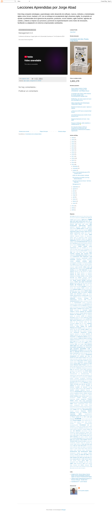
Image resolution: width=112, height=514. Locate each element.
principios (85, 391)
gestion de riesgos (79, 317)
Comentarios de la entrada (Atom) (33, 134)
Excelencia (90, 299)
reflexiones (72, 412)
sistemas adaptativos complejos (80, 429)
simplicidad (76, 427)
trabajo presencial (88, 448)
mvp (71, 369)
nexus (85, 369)
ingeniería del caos (78, 335)
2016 (73, 158)
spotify (71, 435)
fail (86, 304)
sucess (71, 438)
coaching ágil (79, 253)
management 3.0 (33, 80)
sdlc (91, 425)
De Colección (83, 270)
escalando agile (84, 295)
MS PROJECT (73, 367)
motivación (82, 366)
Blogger (64, 509)
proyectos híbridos (81, 408)
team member (83, 439)
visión (75, 463)
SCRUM (39, 80)
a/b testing (72, 216)
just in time (78, 341)
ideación (71, 330)
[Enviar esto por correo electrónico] (35, 79)
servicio (87, 426)
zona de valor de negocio (80, 468)
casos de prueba (73, 249)
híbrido (77, 326)
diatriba (76, 282)
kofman (79, 342)
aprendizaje (83, 240)
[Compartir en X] (38, 79)
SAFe (85, 416)
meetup (75, 360)
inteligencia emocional (74, 339)
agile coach (73, 221)
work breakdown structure (84, 466)
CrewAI (85, 265)
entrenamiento (89, 289)
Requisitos (85, 412)
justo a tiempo (85, 341)
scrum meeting (85, 420)
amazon (83, 238)
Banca (71, 243)
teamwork (90, 439)
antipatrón (90, 238)
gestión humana (82, 319)
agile (25, 80)
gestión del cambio (88, 317)
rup (82, 416)
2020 (73, 150)
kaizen (90, 341)
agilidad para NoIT (79, 234)
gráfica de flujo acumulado (76, 321)
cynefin (87, 268)
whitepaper (87, 465)
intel (76, 336)
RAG (78, 409)
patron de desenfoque (83, 376)
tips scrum (83, 445)
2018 (73, 154)
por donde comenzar (80, 385)
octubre (75, 170)
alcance (71, 238)
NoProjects (72, 370)
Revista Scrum (89, 415)
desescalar (72, 278)
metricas (90, 362)
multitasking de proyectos (86, 367)
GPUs (91, 320)
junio (74, 193)
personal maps (77, 379)
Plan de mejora (81, 381)
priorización (89, 391)
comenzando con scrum (81, 255)
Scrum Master (77, 420)
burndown (90, 243)
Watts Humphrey (73, 465)
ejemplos (84, 286)
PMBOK (71, 384)
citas (71, 252)
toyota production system (75, 447)
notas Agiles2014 (78, 370)
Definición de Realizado (86, 274)
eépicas (79, 286)
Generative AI (77, 310)
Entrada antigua (62, 131)
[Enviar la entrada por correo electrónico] (32, 78)
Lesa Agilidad (80, 350)
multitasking (78, 367)
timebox (71, 445)
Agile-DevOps (82, 225)
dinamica (72, 283)
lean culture (79, 345)
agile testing (85, 224)
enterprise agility (77, 289)
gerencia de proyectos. (75, 313)
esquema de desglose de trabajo (84, 296)
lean (76, 344)
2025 (73, 139)
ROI (80, 416)
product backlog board (83, 396)
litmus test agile (84, 353)
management (89, 354)
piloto (77, 381)
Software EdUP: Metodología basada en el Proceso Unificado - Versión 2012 (81, 479)
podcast (72, 385)
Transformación (89, 450)
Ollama (73, 372)
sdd (88, 425)
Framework (83, 307)
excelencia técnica (74, 301)
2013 (73, 164)
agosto (74, 188)
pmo (77, 384)
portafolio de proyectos (81, 387)
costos (71, 265)
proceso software (83, 393)
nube (83, 370)
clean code (75, 252)
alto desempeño (77, 238)
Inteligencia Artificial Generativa (85, 338)
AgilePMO (90, 225)
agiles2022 (84, 227)
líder (73, 351)
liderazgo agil (83, 351)
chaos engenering (76, 250)
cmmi (87, 252)
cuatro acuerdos (78, 267)
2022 (73, 146)
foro (80, 307)
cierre (89, 250)
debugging (90, 270)
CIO (91, 250)
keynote (75, 342)
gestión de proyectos (75, 316)
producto (81, 402)
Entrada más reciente (24, 131)
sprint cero (89, 435)
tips (74, 445)
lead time (90, 342)
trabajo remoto (73, 450)
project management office (76, 405)
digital (80, 281)
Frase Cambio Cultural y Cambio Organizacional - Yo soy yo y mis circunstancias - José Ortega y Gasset (80, 90)
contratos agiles (87, 261)
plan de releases (88, 381)
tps (81, 447)
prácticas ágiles (82, 388)
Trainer (83, 450)
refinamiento (83, 411)
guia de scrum (83, 323)
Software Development (80, 432)
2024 (73, 141)
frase (87, 307)
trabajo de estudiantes (87, 447)
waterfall (90, 463)
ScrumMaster (83, 425)
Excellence (81, 301)
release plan (79, 412)
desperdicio (84, 278)
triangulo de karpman (82, 453)
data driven (76, 270)
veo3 (85, 461)
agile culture (85, 221)
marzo (74, 199)
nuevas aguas (88, 371)
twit (84, 454)
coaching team (88, 253)
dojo (84, 283)
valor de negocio (88, 459)
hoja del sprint (77, 329)
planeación (72, 382)
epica (76, 290)
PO (91, 384)
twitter (87, 454)
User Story (79, 457)
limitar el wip (72, 353)
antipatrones (73, 240)
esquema (75, 296)
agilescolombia (73, 228)
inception (90, 332)
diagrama (72, 281)
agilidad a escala (84, 228)
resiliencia (90, 412)
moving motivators (88, 366)
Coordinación (85, 262)
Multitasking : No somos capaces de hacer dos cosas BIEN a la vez (81, 99)
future (91, 308)
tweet (82, 454)
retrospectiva (73, 415)
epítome (82, 290)
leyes (91, 350)
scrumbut (72, 423)
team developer (76, 439)
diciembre (75, 166)
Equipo (86, 290)
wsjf (91, 466)
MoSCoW (77, 366)
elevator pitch (73, 287)
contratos (78, 261)
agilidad (78, 228)
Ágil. (87, 219)
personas (82, 379)
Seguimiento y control (74, 426)
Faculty (83, 304)
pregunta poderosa (80, 390)
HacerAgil (76, 324)
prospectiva (85, 406)
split (87, 433)
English (82, 287)
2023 (73, 144)
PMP (89, 384)
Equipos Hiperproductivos (75, 295)
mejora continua (83, 360)
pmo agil (81, 384)
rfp (70, 416)
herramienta (72, 326)
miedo (82, 363)
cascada (84, 247)
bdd (76, 243)
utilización (78, 459)
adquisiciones (78, 217)
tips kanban (78, 445)
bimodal (78, 243)
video (71, 463)
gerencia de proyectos (86, 311)
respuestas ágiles (76, 414)
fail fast (88, 304)
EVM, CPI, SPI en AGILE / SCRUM (81, 175)
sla (91, 429)
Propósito (81, 406)
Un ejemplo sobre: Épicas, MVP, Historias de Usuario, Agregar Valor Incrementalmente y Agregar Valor (81, 95)
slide (74, 430)
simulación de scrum (83, 427)
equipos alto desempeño (76, 293)
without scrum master (74, 466)
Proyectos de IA (73, 408)
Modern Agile (72, 366)
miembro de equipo (88, 363)
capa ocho (79, 247)
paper (74, 376)
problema (72, 393)
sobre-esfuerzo (84, 430)
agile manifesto (80, 222)
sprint (74, 435)
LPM (73, 354)
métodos (85, 362)
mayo (74, 195)
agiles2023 (89, 227)
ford (74, 307)
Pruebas (87, 408)
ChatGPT (85, 250)
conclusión (72, 259)
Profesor (75, 403)
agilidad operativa (88, 231)
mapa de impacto (82, 357)
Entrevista (72, 290)
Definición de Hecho (75, 273)
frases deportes (85, 308)
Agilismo (86, 234)
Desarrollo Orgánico (87, 277)
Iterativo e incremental (85, 339)
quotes (75, 409)
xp (70, 468)
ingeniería (72, 333)
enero (74, 203)
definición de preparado (86, 273)
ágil (85, 219)
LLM (88, 353)
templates (78, 442)
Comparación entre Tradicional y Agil (82, 256)
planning (86, 382)
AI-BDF (85, 237)
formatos (77, 307)
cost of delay (79, 264)
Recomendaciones (87, 409)
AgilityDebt (72, 236)
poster (77, 388)
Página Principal (44, 131)
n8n (73, 369)
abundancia (77, 216)
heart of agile (88, 324)
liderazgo (77, 351)
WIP (91, 465)
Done (86, 283)
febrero (74, 201)
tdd (91, 438)
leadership (72, 344)
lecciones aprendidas (80, 348)
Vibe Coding (89, 461)
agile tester (78, 224)
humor (90, 329)
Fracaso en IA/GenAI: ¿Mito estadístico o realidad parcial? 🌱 (80, 123)
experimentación (77, 302)
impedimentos (84, 332)
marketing (80, 359)
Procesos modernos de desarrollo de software (81, 394)
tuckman (76, 454)
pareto (77, 376)
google (87, 320)
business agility (81, 244)
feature (71, 305)
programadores (81, 403)
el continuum (89, 286)
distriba (78, 283)
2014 (73, 162)
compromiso (78, 258)
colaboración (72, 255)
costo (83, 264)
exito (85, 301)
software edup (89, 432)
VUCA (86, 463)
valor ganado (73, 460)
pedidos (71, 378)
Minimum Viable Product (80, 365)
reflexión (90, 411)
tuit (79, 454)
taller (81, 438)
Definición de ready (75, 274)
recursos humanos (74, 411)
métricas (71, 363)
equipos (27, 80)
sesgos (90, 426)
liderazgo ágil (89, 351)
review (84, 415)
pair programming (86, 375)
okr (70, 372)
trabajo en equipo (74, 448)
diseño (75, 283)
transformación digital (86, 451)
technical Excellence (82, 441)
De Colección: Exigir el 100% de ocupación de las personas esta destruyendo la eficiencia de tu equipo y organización (80, 128)
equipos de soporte (87, 293)
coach (90, 252)
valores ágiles (85, 460)
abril (74, 197)
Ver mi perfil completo (83, 490)
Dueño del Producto (76, 284)
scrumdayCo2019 (88, 423)
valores (79, 460)
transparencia (73, 453)
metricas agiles (77, 363)
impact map (76, 330)
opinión (90, 372)
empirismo (79, 287)
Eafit (84, 284)
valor (83, 459)
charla (82, 250)
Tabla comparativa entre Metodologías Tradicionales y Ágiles (80, 103)
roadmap (77, 416)
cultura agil (89, 267)
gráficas (77, 323)
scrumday (79, 423)
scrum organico (77, 422)
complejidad (72, 258)
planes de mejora (79, 382)
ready (81, 409)
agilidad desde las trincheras (81, 230)
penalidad (77, 378)
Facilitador (80, 304)
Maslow (90, 359)
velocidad (81, 461)
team (71, 439)
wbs (79, 465)
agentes (75, 219)
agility (90, 234)
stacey (82, 436)
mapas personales (74, 359)
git (85, 320)
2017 (73, 156)
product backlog (74, 396)
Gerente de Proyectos (75, 314)
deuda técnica (77, 280)
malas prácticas (81, 354)
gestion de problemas (87, 314)
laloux (83, 342)
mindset (71, 364)
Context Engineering (87, 259)
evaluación (80, 299)
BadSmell (90, 241)
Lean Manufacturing (87, 345)
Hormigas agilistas (85, 329)
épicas (79, 290)
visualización (79, 463)
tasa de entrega (85, 438)
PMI (75, 384)
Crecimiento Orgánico (79, 265)
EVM (85, 299)
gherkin (82, 320)
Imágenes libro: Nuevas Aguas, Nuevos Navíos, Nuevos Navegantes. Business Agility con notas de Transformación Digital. (81, 475)
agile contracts (79, 221)
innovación (72, 336)
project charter (88, 403)
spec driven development (79, 433)
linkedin (77, 353)
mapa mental (89, 357)
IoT (80, 339)
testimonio (79, 444)
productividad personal (74, 402)
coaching (72, 253)
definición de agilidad (87, 271)
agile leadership (73, 222)
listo (80, 353)
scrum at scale (85, 418)
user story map (86, 457)
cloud (84, 252)
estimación (72, 298)
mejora (78, 360)
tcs (89, 438)
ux (81, 459)
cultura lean (72, 268)
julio (74, 191)
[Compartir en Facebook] (40, 79)
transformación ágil (75, 451)
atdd (75, 241)
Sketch (88, 429)
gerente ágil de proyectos (86, 313)
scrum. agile (84, 422)
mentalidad (89, 360)
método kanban (73, 362)
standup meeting (88, 436)
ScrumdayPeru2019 (74, 425)
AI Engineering (80, 237)
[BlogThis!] (37, 79)
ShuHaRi (72, 427)
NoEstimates (89, 369)
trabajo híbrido (81, 448)
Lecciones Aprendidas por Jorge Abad (47, 7)
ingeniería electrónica (87, 335)
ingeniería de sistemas (80, 333)
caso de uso (89, 247)
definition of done (84, 276)
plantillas (90, 382)
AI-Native (90, 237)
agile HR (90, 221)
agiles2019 (72, 227)
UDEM (90, 454)
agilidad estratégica (80, 231)
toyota (90, 445)
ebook (75, 286)
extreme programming (87, 302)
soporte (71, 433)
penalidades (82, 378)
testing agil (83, 444)
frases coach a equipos (76, 308)
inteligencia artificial (82, 336)
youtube (73, 468)
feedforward (80, 305)
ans (86, 238)
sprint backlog (83, 435)
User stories (73, 457)
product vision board (80, 400)
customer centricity (82, 268)
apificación (78, 240)
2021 (73, 148)
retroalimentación (88, 414)
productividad (89, 400)
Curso (76, 268)
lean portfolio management (76, 347)
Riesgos (73, 416)
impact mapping (83, 330)
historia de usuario (86, 326)
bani (74, 243)
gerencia (77, 311)
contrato (72, 261)
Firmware (88, 305)
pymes (71, 409)
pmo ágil (85, 384)
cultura (84, 267)
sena (81, 426)
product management (81, 399)
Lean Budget (81, 344)
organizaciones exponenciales (76, 375)
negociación (77, 369)
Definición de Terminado (75, 276)
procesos (90, 393)
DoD (81, 283)
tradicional (79, 450)
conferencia (78, 259)
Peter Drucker (87, 379)
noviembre (75, 168)
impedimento (76, 332)
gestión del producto (74, 319)
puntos (90, 408)
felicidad (84, 305)
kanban (72, 342)
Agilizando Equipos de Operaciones (83, 236)
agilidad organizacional (75, 233)
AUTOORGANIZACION (81, 241)
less (84, 350)
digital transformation (87, 282)
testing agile (89, 444)
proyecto (90, 406)
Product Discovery (82, 397)
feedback (75, 305)
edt (77, 286)
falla (91, 304)
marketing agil (85, 359)
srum (79, 436)
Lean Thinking (86, 347)
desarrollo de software (76, 277)
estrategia (80, 298)
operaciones (85, 372)
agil (83, 219)
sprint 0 (78, 435)
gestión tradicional (77, 320)
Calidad (86, 244)
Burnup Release (73, 244)
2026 (73, 137)
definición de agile (78, 271)
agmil (75, 237)
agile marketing (86, 222)
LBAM (85, 342)
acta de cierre (83, 216)
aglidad (71, 237)
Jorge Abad (72, 32)
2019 (73, 152)
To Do (87, 445)
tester (75, 444)
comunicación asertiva (87, 258)
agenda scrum (84, 217)
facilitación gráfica (73, 304)
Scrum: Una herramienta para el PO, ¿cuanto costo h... (81, 173)
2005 (73, 210)
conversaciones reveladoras (76, 262)
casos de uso (81, 249)
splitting (90, 433)
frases (90, 307)
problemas (76, 393)
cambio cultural (82, 246)
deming (90, 276)
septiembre (75, 186)
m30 (76, 354)
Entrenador (83, 289)
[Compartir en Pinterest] (42, 79)
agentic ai (79, 219)
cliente (80, 252)
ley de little (87, 350)
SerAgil (83, 426)
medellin (71, 360)
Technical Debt (73, 441)
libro (71, 351)
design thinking (78, 278)
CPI (74, 265)
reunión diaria (79, 415)
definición (72, 271)
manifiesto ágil (83, 356)
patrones (90, 376)
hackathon (81, 324)
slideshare (78, 430)
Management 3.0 (77, 184)
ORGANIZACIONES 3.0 (86, 373)
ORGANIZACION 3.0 (75, 373)
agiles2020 (78, 227)
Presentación (78, 391)
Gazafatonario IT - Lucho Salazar (79, 481)
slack (71, 430)
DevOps (84, 280)
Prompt (86, 405)
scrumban (90, 422)
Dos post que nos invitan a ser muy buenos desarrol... (81, 178)
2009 (73, 208)
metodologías (80, 362)
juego (74, 341)
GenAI (71, 310)
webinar (82, 465)
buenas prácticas (84, 243)
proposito (77, 406)
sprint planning (74, 436)
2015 (73, 160)
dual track (90, 283)
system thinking (76, 438)
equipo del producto (82, 292)
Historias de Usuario (76, 328)
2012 (73, 205)
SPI (85, 433)
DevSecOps (89, 280)
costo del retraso (88, 264)
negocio (81, 369)
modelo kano (89, 364)
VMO (84, 463)
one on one (79, 372)
